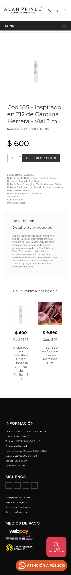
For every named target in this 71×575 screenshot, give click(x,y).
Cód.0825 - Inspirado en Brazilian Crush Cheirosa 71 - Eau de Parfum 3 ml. (21, 359)
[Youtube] (26, 485)
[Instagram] (17, 485)
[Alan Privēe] (23, 10)
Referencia (15, 129)
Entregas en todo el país (17, 497)
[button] (41, 565)
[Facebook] (8, 485)
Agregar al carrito (41, 158)
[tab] (23, 221)
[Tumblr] (34, 485)
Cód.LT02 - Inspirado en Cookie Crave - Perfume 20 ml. (50, 351)
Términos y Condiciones (17, 507)
